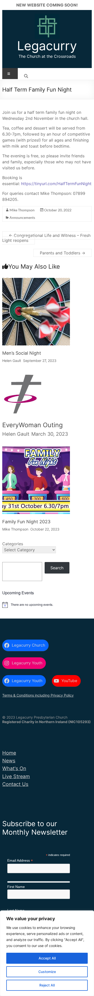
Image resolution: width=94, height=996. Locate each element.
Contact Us (15, 784)
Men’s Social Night (21, 353)
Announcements (22, 217)
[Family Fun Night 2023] (36, 450)
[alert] (46, 605)
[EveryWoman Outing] (22, 379)
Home (9, 753)
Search (56, 567)
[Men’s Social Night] (36, 282)
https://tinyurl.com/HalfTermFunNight (56, 183)
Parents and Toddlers (62, 252)
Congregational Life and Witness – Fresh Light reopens (46, 238)
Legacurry (47, 45)
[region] (47, 953)
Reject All (47, 985)
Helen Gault (11, 360)
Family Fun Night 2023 (26, 521)
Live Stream (16, 776)
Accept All (47, 958)
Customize (47, 971)
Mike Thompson (22, 210)
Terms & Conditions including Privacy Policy (38, 695)
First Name (16, 887)
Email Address (20, 860)
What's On (14, 768)
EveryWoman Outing (32, 425)
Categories (12, 543)
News (8, 761)
